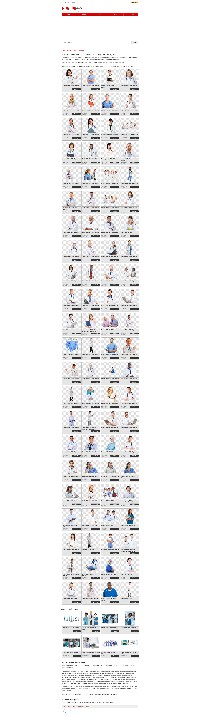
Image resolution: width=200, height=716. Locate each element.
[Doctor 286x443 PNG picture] (129, 247)
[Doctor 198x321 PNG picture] (90, 101)
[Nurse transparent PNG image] (110, 540)
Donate (84, 14)
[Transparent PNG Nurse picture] (71, 198)
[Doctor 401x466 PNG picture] (110, 394)
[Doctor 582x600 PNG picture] (71, 223)
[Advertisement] (100, 28)
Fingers (76, 702)
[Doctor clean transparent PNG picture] (129, 467)
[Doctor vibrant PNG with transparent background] (129, 540)
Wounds (94, 702)
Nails (84, 702)
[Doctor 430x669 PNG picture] (91, 198)
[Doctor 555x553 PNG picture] (71, 76)
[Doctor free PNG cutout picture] (91, 565)
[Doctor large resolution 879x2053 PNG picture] (91, 418)
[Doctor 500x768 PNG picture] (91, 369)
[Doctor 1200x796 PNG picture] (110, 199)
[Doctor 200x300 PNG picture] (91, 76)
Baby (87, 702)
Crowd (63, 702)
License (100, 14)
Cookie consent (80, 706)
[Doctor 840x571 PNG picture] (110, 174)
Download (76, 89)
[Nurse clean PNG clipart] (129, 516)
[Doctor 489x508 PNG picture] (110, 345)
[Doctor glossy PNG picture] (129, 491)
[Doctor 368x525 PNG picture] (91, 394)
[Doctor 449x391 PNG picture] (129, 418)
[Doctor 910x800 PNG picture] (110, 101)
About (68, 14)
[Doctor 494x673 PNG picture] (71, 296)
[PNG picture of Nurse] (71, 320)
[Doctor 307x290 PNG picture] (91, 223)
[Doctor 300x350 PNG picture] (71, 272)
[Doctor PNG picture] (129, 589)
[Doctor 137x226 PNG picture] (90, 247)
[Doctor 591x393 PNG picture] (71, 174)
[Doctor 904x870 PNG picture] (91, 296)
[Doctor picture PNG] (110, 516)
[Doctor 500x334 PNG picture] (129, 272)
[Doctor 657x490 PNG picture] (110, 321)
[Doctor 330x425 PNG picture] (129, 394)
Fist (90, 702)
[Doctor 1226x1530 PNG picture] (110, 76)
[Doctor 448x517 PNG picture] (110, 418)
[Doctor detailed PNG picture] (90, 589)
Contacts (131, 14)
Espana (73, 2)
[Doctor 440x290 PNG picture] (71, 247)
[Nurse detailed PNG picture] (71, 540)
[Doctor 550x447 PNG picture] (71, 369)
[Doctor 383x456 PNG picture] (129, 443)
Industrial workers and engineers (105, 702)
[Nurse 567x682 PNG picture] (129, 101)
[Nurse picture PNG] (129, 223)
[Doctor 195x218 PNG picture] (129, 345)
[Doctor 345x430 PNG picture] (72, 149)
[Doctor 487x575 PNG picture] (91, 125)
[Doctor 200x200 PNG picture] (91, 149)
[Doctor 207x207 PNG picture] (71, 345)
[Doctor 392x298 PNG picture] (91, 174)
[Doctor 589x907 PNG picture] (91, 272)
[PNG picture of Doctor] (91, 540)
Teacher (68, 702)
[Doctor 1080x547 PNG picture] (129, 125)
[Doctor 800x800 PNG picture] (71, 443)
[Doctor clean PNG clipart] (71, 589)
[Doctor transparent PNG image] (110, 589)
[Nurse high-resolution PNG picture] (91, 467)
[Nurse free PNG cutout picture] (110, 467)
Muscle (81, 702)
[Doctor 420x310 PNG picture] (129, 321)
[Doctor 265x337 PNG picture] (71, 467)
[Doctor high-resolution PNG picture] (71, 565)
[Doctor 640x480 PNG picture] (71, 492)
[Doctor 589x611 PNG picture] (91, 443)
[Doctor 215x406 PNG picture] (91, 345)
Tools (115, 14)
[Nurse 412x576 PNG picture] (71, 125)
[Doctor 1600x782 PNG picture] (110, 369)
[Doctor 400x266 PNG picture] (110, 492)
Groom (72, 702)
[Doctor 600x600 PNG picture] (129, 76)
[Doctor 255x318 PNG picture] (110, 296)
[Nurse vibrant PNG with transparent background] (90, 320)
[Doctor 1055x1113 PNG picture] (130, 149)
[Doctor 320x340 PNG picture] (110, 272)
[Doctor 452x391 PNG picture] (129, 296)
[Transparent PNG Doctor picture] (71, 516)
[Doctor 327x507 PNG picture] (110, 443)
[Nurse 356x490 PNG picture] (71, 101)
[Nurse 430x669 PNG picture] (110, 125)
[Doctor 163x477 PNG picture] (71, 394)
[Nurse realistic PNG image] (91, 516)
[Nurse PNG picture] (129, 565)
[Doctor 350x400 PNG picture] (110, 223)
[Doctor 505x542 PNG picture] (129, 369)
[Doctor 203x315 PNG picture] (91, 491)
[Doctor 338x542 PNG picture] (71, 418)
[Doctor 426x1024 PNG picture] (129, 174)
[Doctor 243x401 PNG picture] (129, 198)
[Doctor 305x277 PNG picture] (110, 247)
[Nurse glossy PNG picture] (110, 149)
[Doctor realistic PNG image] (110, 565)
